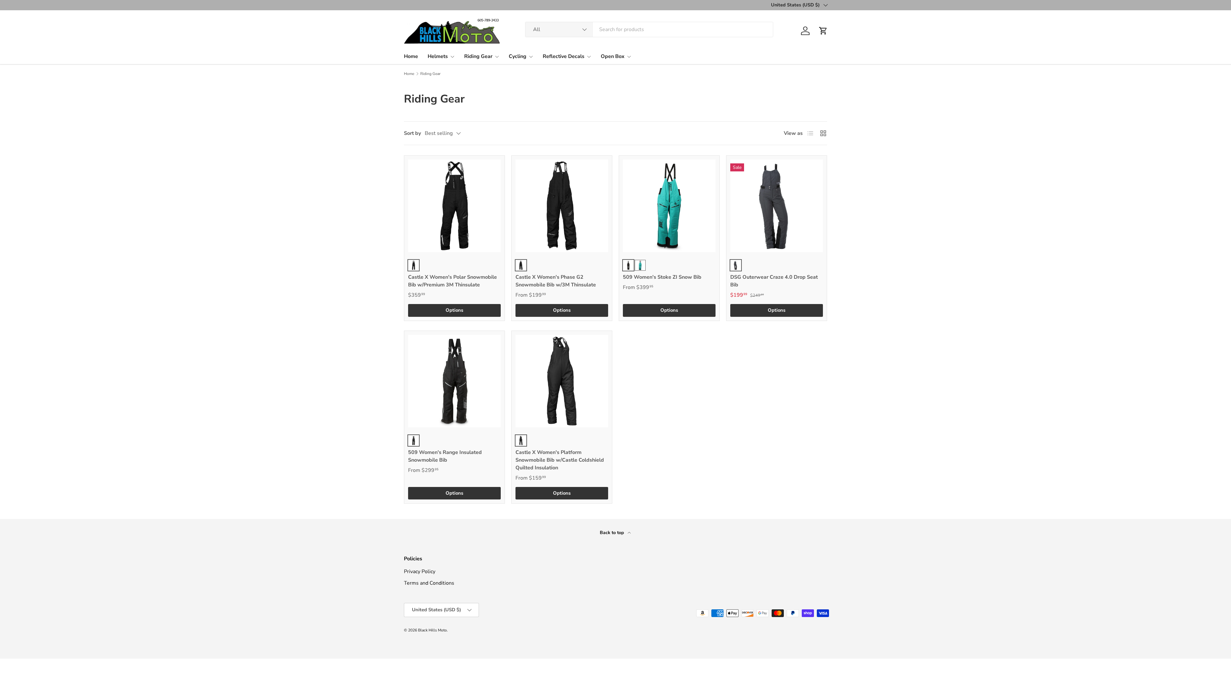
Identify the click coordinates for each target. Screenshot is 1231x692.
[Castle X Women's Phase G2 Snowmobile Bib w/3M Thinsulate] (561, 206)
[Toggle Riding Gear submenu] (497, 57)
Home (411, 56)
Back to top (612, 533)
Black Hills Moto (432, 630)
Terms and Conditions (429, 583)
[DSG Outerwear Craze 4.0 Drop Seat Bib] (776, 206)
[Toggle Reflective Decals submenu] (589, 57)
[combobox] (649, 29)
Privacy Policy (419, 571)
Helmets (438, 56)
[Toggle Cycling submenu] (531, 57)
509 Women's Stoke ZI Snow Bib (662, 277)
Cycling (517, 56)
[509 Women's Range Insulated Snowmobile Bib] (454, 381)
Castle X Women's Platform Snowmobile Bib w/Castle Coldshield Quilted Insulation (559, 460)
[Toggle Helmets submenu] (452, 57)
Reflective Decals (563, 56)
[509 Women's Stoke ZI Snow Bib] (669, 206)
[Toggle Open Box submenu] (629, 57)
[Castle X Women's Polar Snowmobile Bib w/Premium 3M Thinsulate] (454, 206)
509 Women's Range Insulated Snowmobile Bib (445, 456)
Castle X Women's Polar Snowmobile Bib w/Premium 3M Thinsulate (452, 281)
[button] (823, 31)
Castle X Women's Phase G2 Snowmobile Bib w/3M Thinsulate (555, 281)
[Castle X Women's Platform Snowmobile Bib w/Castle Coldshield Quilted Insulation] (561, 381)
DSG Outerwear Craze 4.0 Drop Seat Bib (774, 281)
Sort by (412, 133)
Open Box (612, 56)
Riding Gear (478, 56)
